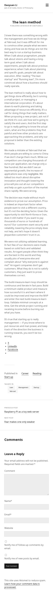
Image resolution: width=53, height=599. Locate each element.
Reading (37, 373)
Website (8, 528)
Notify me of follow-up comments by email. (24, 546)
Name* (8, 501)
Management (23, 387)
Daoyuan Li (10, 5)
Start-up (8, 376)
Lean (11, 387)
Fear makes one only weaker (19, 421)
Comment (9, 470)
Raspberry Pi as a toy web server (21, 411)
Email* (7, 514)
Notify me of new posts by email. (21, 558)
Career (25, 373)
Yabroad (13, 391)
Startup (36, 387)
